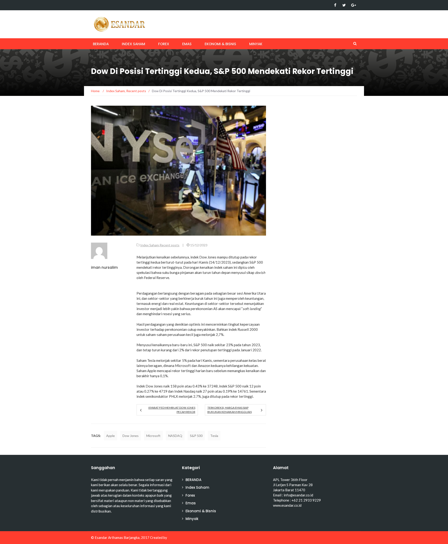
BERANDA (101, 44)
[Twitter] (344, 5)
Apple (110, 436)
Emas (187, 44)
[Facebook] (335, 5)
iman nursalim (104, 267)
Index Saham (133, 44)
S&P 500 (196, 436)
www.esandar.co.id (287, 505)
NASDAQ (175, 436)
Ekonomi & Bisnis (220, 44)
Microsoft (153, 436)
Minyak (255, 44)
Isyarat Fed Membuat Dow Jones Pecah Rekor (171, 410)
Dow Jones (130, 436)
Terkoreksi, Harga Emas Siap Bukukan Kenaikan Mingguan (229, 410)
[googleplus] (353, 5)
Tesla (214, 436)
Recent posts (169, 245)
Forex (163, 44)
